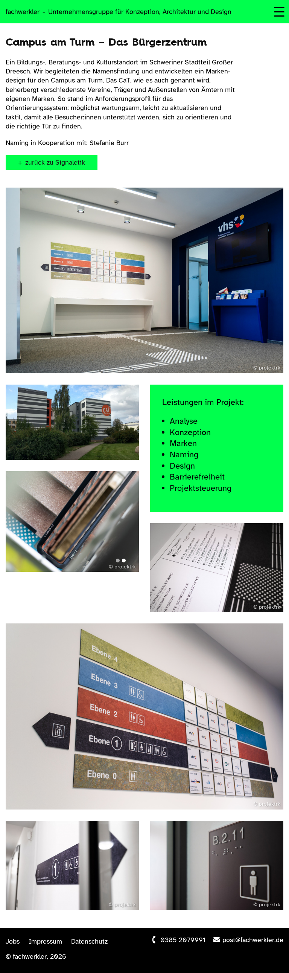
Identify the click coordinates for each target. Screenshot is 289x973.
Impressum (45, 941)
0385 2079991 (182, 940)
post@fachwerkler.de (252, 940)
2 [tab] (124, 560)
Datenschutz (89, 941)
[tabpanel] (72, 521)
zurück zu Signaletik (55, 162)
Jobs (13, 941)
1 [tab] (118, 560)
